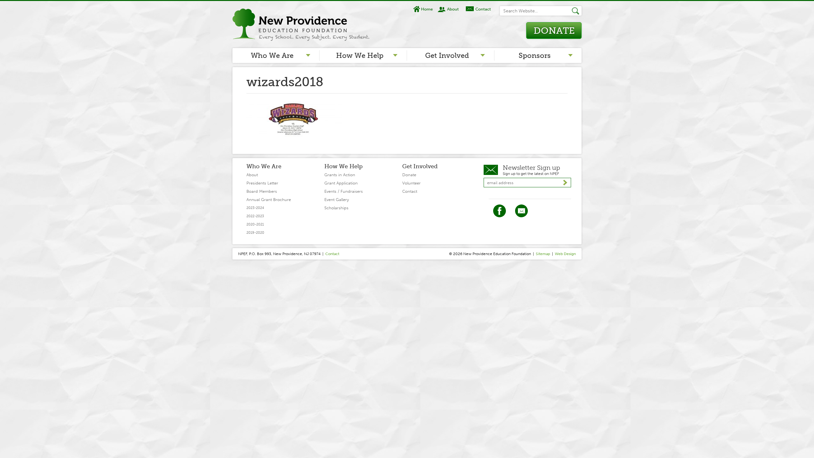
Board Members (261, 191)
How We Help (359, 55)
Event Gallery (336, 199)
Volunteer (411, 183)
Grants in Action (339, 174)
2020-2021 (255, 224)
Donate (554, 30)
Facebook (499, 211)
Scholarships (336, 207)
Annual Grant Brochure (268, 199)
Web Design (565, 254)
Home (427, 9)
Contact (483, 9)
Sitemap (543, 254)
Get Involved (447, 55)
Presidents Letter (262, 183)
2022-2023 (255, 216)
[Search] (576, 11)
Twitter (521, 211)
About (453, 9)
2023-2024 (255, 208)
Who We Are (272, 55)
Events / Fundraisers (343, 191)
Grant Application (341, 183)
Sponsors (535, 55)
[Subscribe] (565, 183)
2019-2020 (255, 233)
